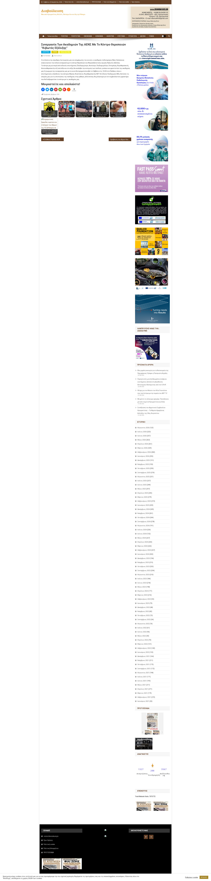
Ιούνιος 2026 (141, 436)
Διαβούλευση (52, 11)
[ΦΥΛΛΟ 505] (148, 732)
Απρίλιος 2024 (142, 542)
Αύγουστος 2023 (143, 574)
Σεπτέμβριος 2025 (143, 472)
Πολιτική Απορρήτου (110, 2)
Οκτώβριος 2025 (143, 468)
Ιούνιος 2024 (141, 534)
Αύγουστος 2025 (143, 477)
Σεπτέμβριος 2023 (143, 570)
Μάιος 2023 (141, 587)
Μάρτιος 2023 (142, 595)
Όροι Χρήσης (136, 2)
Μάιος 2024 (141, 538)
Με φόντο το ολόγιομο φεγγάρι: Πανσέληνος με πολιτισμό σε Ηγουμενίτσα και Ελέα (153, 400)
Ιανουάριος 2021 (143, 701)
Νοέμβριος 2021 (143, 660)
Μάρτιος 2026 (142, 448)
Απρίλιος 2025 (142, 493)
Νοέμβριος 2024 (143, 513)
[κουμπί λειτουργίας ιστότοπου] (164, 36)
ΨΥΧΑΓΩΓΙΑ (132, 36)
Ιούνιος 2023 (141, 583)
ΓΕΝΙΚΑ (151, 36)
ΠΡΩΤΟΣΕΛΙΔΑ (96, 2)
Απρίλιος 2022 (142, 640)
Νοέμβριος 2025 (143, 464)
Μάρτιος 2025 (142, 497)
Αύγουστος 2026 (143, 428)
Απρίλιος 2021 (142, 689)
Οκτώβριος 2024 (143, 517)
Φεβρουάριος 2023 (144, 599)
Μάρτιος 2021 (142, 693)
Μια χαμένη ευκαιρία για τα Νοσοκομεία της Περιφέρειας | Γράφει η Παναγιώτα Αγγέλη (152, 372)
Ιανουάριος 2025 (143, 505)
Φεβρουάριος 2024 (144, 550)
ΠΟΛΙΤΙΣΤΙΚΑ (75, 36)
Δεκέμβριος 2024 (143, 509)
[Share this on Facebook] (43, 89)
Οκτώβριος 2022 (143, 615)
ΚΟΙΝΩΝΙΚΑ (99, 36)
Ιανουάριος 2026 (143, 456)
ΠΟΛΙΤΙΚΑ (64, 36)
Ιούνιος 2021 (141, 681)
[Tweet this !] (47, 89)
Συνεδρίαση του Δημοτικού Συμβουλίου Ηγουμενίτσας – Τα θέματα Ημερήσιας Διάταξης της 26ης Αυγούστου (151, 410)
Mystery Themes (91, 878)
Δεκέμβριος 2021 (143, 656)
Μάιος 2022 (141, 636)
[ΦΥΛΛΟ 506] (156, 732)
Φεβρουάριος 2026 (144, 452)
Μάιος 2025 (141, 489)
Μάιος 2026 (141, 440)
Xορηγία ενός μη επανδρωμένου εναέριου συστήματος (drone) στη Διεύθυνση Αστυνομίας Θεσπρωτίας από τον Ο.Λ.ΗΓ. (152, 382)
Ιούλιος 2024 (142, 530)
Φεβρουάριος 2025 (144, 501)
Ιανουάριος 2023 (143, 603)
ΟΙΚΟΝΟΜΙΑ (88, 36)
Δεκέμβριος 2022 (143, 607)
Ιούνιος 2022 (141, 632)
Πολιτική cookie (124, 2)
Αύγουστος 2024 (143, 525)
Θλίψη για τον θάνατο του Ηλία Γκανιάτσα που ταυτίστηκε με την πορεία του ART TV (152, 392)
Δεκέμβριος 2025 (143, 460)
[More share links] (68, 89)
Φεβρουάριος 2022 (144, 648)
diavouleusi (58, 56)
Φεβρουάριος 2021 (144, 697)
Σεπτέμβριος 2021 (143, 668)
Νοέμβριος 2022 (143, 611)
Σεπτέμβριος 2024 (143, 521)
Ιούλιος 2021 (142, 677)
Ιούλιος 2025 (142, 481)
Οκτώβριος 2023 (143, 566)
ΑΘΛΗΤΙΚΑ (110, 36)
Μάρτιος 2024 (142, 546)
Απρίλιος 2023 (142, 591)
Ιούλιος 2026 (142, 432)
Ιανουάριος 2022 (143, 652)
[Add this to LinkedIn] (51, 89)
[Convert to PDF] (64, 89)
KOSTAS (142, 746)
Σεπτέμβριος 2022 (143, 619)
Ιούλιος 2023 (142, 579)
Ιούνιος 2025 (141, 485)
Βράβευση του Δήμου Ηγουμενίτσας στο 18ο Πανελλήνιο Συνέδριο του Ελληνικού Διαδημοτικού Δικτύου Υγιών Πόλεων (120, 139)
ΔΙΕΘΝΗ (143, 36)
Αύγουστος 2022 (143, 624)
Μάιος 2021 (141, 685)
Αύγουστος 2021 (143, 673)
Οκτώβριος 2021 (143, 664)
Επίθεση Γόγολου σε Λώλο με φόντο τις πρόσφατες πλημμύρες (54, 139)
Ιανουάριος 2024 (143, 554)
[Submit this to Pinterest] (56, 89)
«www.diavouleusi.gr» (82, 2)
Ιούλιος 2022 (142, 628)
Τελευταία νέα (69, 2)
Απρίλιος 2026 (142, 444)
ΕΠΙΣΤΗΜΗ (121, 36)
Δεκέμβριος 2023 (143, 558)
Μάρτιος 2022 (142, 644)
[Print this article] (60, 89)
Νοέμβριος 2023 (143, 562)
